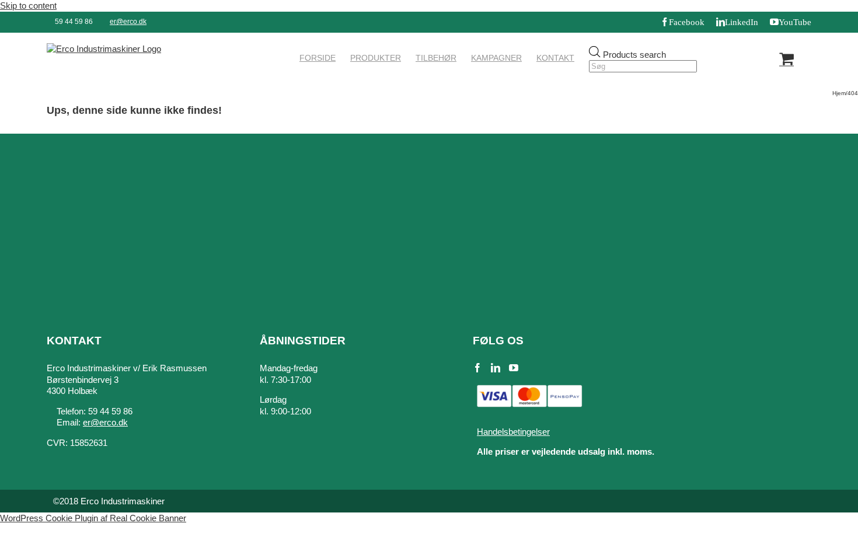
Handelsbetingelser (513, 432)
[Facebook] (477, 367)
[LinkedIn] (495, 367)
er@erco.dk (128, 22)
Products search (634, 54)
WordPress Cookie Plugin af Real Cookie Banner (93, 518)
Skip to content (28, 6)
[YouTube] (513, 367)
